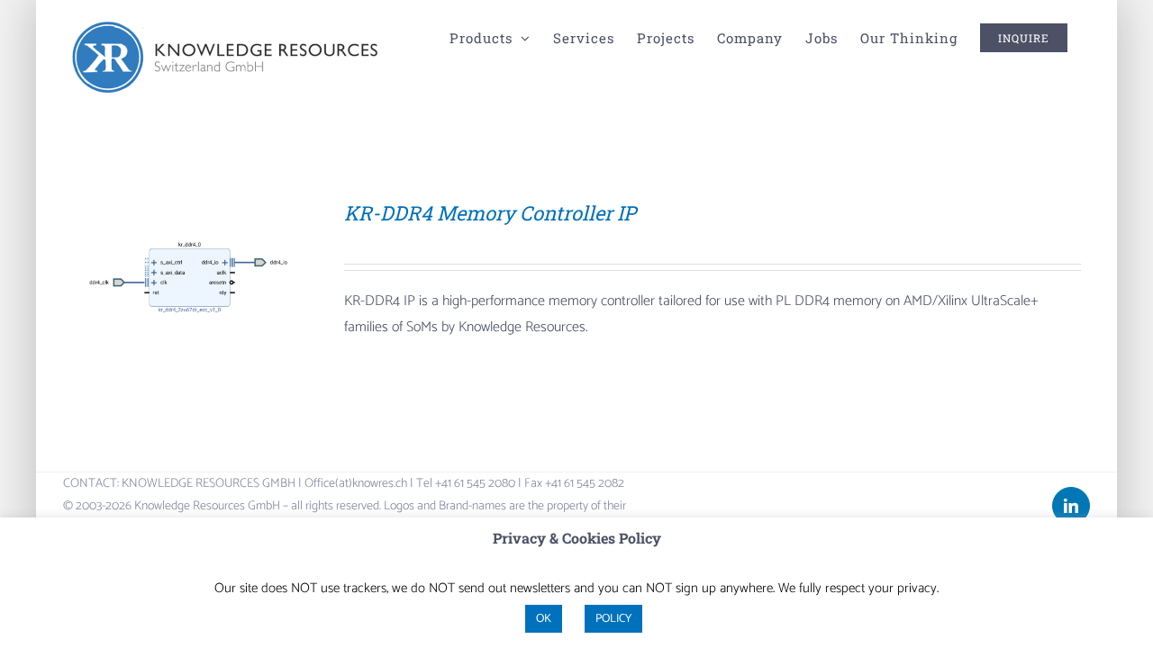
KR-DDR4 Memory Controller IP (490, 213)
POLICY (613, 618)
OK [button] (543, 618)
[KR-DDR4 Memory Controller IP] (188, 213)
